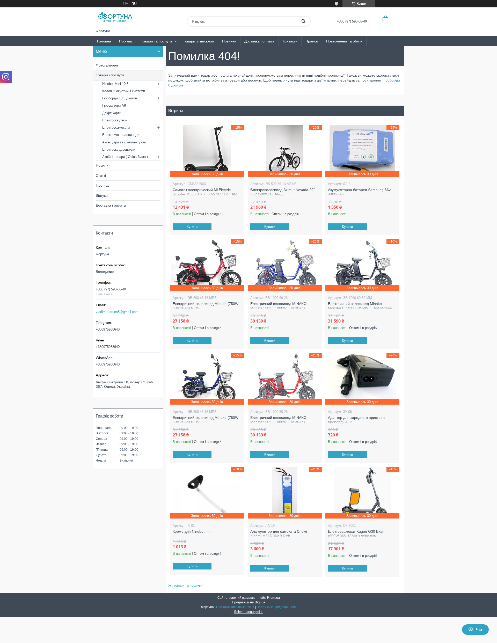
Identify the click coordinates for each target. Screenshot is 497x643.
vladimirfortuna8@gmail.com (117, 312)
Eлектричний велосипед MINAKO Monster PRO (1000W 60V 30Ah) (278, 306)
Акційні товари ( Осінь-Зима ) (125, 157)
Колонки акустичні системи (123, 91)
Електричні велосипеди (120, 135)
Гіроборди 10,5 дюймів (120, 98)
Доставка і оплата (259, 41)
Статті (101, 175)
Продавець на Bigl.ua (248, 602)
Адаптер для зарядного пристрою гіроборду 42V (356, 419)
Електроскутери (114, 120)
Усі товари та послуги (185, 585)
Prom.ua (273, 598)
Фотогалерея (107, 65)
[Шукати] (303, 21)
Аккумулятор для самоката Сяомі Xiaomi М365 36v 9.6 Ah (278, 533)
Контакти (289, 41)
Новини (102, 165)
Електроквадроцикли (118, 149)
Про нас (126, 41)
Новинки (229, 41)
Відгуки (102, 195)
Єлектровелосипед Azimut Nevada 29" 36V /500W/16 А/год (282, 192)
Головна (104, 41)
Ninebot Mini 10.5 (115, 84)
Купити (192, 227)
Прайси (311, 41)
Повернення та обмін (344, 41)
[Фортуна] (115, 18)
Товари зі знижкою (198, 41)
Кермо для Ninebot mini (192, 531)
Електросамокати (116, 127)
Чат (479, 629)
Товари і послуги (110, 75)
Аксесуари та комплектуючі (124, 142)
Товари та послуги (156, 41)
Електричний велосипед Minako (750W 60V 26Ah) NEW (205, 306)
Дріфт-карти (111, 113)
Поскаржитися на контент (235, 607)
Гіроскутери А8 (114, 105)
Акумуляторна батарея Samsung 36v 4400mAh (359, 192)
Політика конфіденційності (276, 607)
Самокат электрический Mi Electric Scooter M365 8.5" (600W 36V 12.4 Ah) (205, 192)
